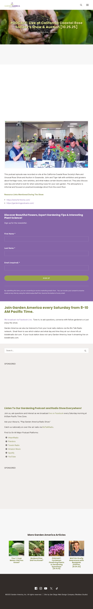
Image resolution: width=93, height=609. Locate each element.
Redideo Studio (81, 594)
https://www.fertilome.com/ (18, 200)
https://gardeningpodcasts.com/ (20, 203)
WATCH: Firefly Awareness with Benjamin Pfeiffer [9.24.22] (66, 562)
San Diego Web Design (58, 594)
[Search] (80, 5)
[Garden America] (12, 5)
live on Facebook (56, 413)
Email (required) (12, 262)
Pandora (11, 441)
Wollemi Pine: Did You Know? (26, 559)
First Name (9, 234)
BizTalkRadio (47, 427)
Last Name (9, 248)
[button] (87, 5)
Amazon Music (14, 449)
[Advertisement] (48, 54)
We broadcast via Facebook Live (18, 319)
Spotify (11, 453)
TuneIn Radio (13, 445)
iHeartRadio (13, 437)
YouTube (12, 456)
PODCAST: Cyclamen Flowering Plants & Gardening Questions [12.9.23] (46, 563)
